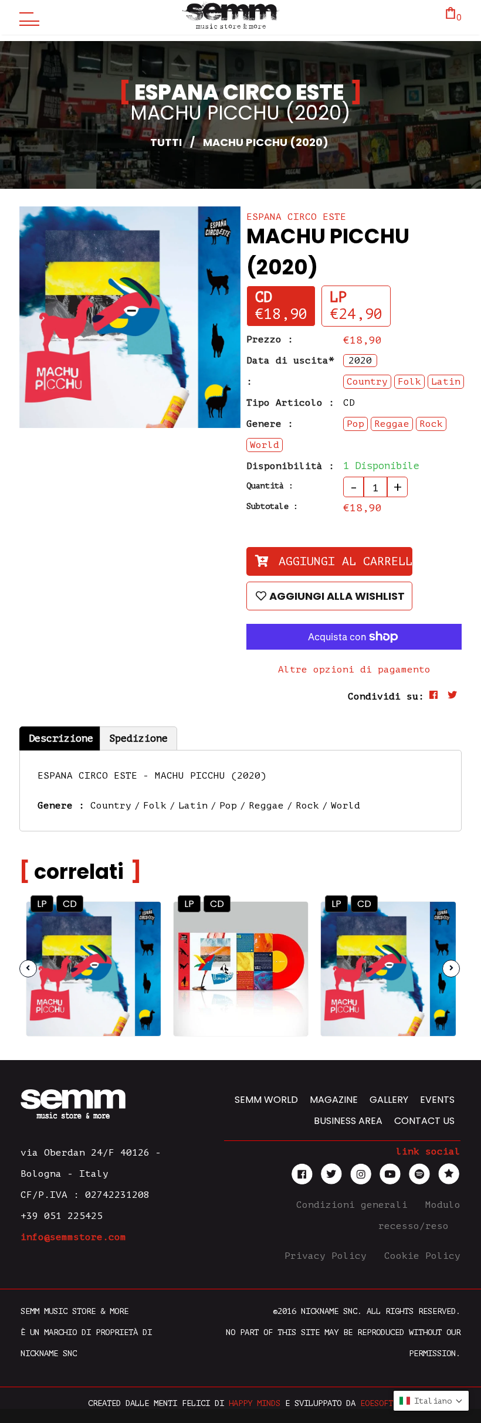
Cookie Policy (422, 1256)
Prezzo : (269, 339)
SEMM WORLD (266, 1099)
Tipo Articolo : (290, 403)
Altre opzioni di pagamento (354, 669)
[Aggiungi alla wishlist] (141, 946)
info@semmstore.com (73, 1237)
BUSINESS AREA (348, 1120)
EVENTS (437, 1099)
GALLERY (389, 1099)
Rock (307, 805)
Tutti (166, 142)
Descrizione (61, 738)
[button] (431, 1401)
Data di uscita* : (290, 371)
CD (263, 297)
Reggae (266, 805)
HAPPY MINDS (254, 1403)
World (345, 805)
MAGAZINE (334, 1099)
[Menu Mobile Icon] (26, 18)
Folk (155, 805)
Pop (228, 805)
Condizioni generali (355, 1205)
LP (338, 297)
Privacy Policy (328, 1256)
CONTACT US (424, 1120)
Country (110, 805)
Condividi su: (386, 696)
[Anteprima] (140, 921)
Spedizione (138, 738)
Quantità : (269, 485)
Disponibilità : (290, 466)
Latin (193, 805)
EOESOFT (376, 1403)
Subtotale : (272, 506)
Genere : (269, 424)
